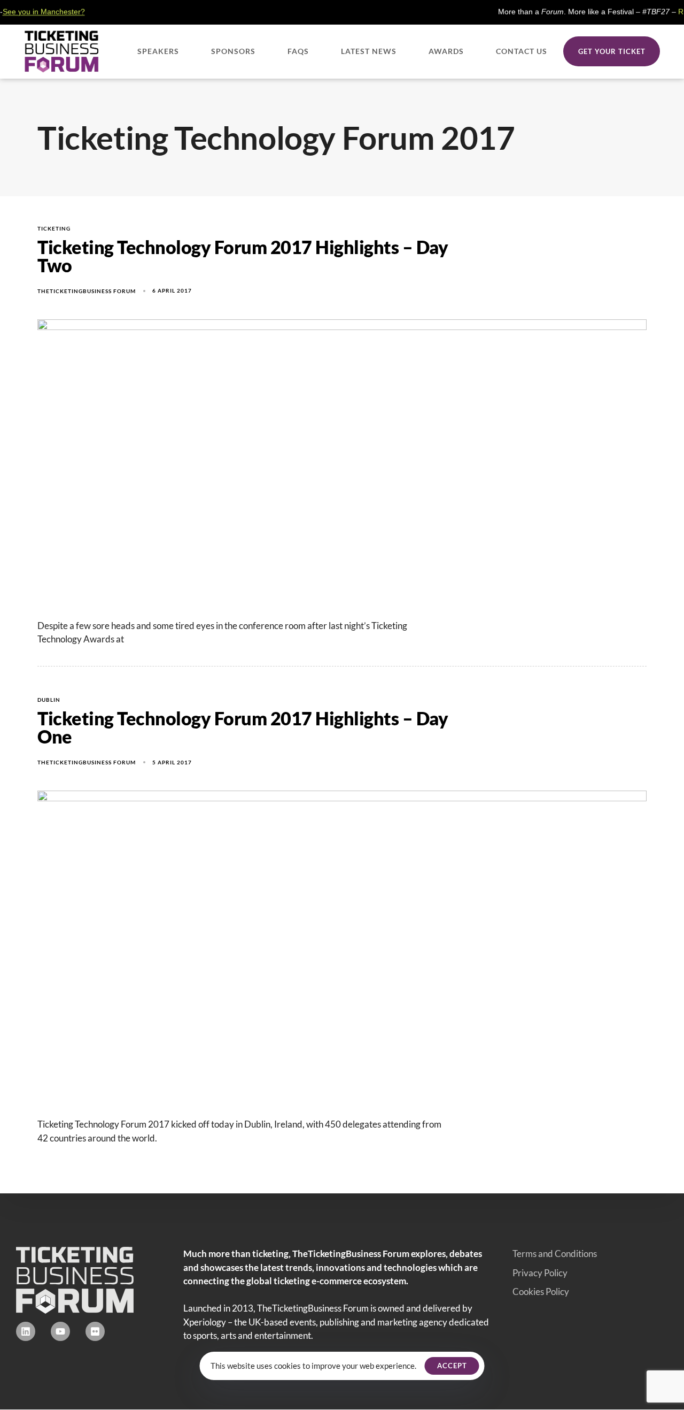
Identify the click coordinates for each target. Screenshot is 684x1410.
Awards (446, 51)
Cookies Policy (540, 1291)
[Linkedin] (25, 1331)
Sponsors (233, 51)
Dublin (48, 699)
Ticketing (54, 228)
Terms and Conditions (554, 1253)
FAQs (298, 51)
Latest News (369, 51)
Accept (452, 1365)
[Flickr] (95, 1331)
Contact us (521, 51)
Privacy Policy (540, 1272)
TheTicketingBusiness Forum (86, 291)
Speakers (158, 51)
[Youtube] (60, 1331)
